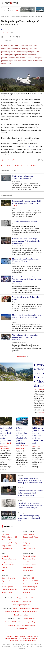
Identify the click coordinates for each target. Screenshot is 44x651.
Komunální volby (7, 548)
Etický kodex (23, 638)
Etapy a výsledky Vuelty (30, 537)
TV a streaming (16, 284)
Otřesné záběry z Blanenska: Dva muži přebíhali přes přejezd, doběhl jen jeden (22, 437)
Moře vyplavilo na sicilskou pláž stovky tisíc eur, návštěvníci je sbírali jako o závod (27, 317)
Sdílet (13, 37)
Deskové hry (11, 625)
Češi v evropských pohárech (21, 605)
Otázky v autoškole (29, 589)
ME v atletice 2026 (8, 565)
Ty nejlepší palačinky (30, 556)
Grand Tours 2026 (29, 548)
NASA (30, 146)
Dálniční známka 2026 (30, 581)
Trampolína (35, 608)
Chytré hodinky (30, 625)
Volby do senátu (7, 546)
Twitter (16, 636)
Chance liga (5, 556)
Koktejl (14, 322)
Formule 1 (5, 567)
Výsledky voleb (6, 540)
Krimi (13, 264)
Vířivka (26, 615)
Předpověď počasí (31, 598)
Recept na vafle (28, 567)
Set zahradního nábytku (29, 611)
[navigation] (2, 3)
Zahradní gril (18, 615)
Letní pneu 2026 (28, 578)
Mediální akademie (11, 638)
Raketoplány (25, 166)
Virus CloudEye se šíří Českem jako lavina (25, 298)
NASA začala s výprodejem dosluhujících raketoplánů (22, 177)
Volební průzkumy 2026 (9, 537)
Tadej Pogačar (28, 543)
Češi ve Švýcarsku (8, 587)
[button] (22, 79)
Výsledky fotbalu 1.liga (9, 559)
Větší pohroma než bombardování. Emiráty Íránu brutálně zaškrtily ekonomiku (25, 337)
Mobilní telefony (29, 618)
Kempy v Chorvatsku (8, 578)
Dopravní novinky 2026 (30, 584)
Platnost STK (27, 592)
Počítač (33, 166)
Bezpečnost (15, 302)
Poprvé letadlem (7, 581)
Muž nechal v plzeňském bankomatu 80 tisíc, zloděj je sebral (25, 260)
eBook (6, 37)
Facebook (9, 636)
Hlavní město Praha (18, 246)
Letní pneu (34, 622)
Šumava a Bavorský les (9, 584)
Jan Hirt (25, 540)
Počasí (14, 208)
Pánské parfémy (21, 628)
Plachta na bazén (24, 608)
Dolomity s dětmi (7, 592)
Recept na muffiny (29, 559)
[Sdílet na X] (42, 160)
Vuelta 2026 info (28, 534)
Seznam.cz (32, 3)
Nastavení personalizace (28, 640)
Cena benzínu (26, 601)
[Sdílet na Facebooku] (39, 160)
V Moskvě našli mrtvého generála (24, 221)
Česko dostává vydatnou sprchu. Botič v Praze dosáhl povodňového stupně (26, 202)
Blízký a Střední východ (19, 342)
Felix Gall (26, 546)
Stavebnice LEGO (10, 622)
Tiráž (35, 636)
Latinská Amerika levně (9, 589)
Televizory (20, 625)
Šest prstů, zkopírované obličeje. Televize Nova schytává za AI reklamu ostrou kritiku (26, 278)
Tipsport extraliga (7, 562)
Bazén (15, 608)
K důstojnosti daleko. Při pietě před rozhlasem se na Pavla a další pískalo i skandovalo (26, 240)
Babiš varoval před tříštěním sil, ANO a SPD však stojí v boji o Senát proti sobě (38, 435)
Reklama (22, 636)
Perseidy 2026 (15, 601)
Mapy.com (20, 598)
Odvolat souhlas (13, 640)
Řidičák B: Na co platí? (30, 587)
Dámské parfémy (23, 622)
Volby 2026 (5, 534)
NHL (3, 570)
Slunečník (8, 611)
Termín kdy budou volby (9, 543)
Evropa (14, 224)
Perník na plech (28, 570)
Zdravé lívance (28, 562)
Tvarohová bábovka (29, 565)
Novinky (3, 30)
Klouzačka (16, 611)
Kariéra (29, 636)
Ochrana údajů (33, 638)
